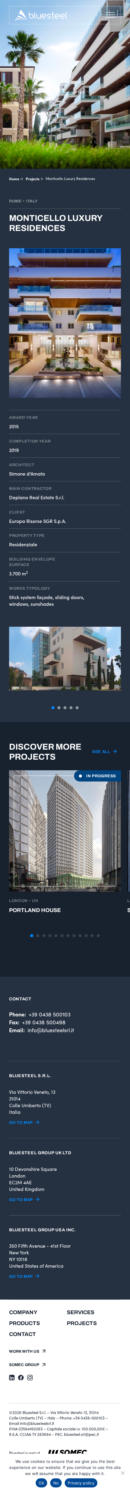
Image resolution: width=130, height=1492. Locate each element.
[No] (122, 1473)
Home (14, 178)
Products (24, 1323)
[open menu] (110, 15)
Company (23, 1312)
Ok (41, 1482)
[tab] (52, 707)
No (56, 1482)
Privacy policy (81, 1482)
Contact (22, 1334)
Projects (33, 178)
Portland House (35, 910)
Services (80, 1312)
